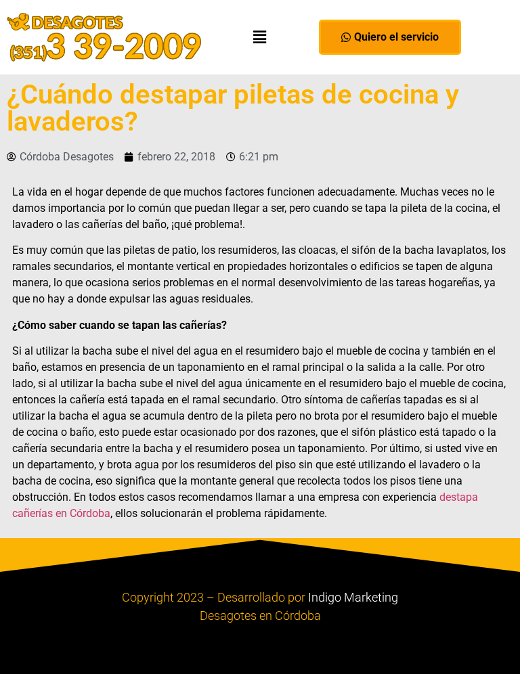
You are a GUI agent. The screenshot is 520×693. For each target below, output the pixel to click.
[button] (260, 36)
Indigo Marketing (353, 597)
